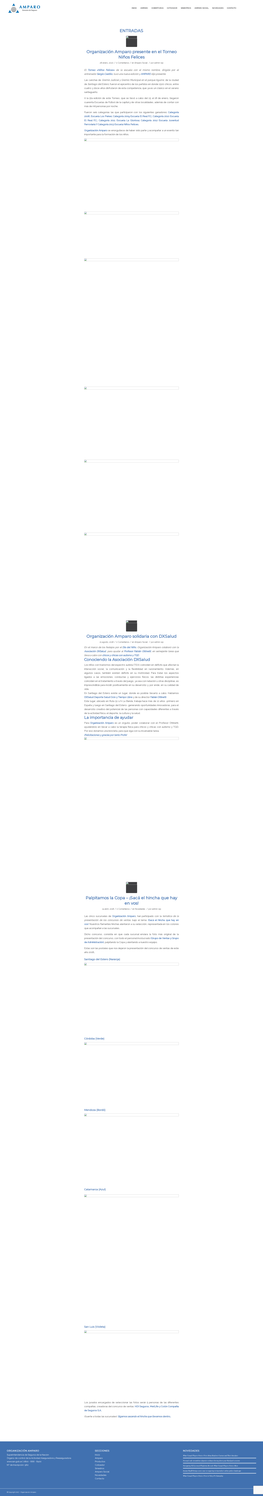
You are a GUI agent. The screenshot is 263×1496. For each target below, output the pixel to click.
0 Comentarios (122, 63)
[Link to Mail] (246, 8)
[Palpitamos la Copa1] (131, 887)
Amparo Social (141, 63)
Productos (100, 1461)
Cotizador (100, 1465)
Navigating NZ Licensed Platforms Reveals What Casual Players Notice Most (210, 1465)
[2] (131, 41)
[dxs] (131, 625)
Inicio (97, 1455)
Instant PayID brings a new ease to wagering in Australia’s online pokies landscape (212, 1471)
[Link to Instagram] (254, 8)
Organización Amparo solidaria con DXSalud (131, 636)
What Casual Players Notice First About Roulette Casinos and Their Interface (210, 1455)
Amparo (99, 1458)
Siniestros (99, 1468)
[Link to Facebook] (250, 8)
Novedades (140, 909)
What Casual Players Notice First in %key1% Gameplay (203, 1476)
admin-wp (158, 63)
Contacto (99, 1478)
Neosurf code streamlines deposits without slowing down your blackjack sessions (211, 1460)
